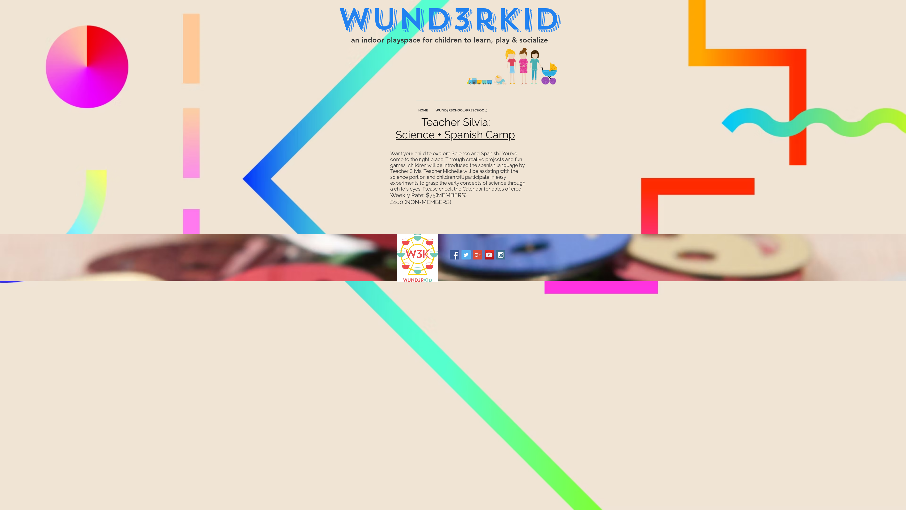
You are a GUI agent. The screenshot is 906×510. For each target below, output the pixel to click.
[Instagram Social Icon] (500, 254)
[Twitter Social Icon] (466, 254)
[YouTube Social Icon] (489, 254)
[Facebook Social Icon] (454, 254)
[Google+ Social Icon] (477, 254)
